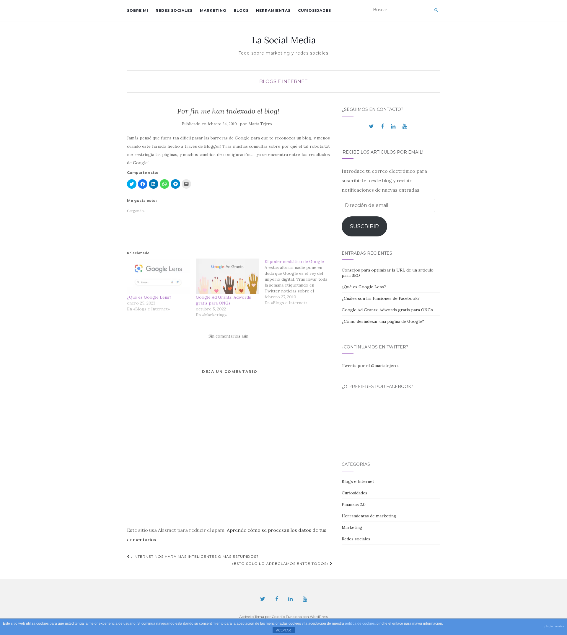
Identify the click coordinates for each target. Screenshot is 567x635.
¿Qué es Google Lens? (149, 297)
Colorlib (278, 616)
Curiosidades (314, 10)
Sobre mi (137, 10)
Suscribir (364, 226)
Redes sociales (174, 10)
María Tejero (260, 123)
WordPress (319, 616)
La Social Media (284, 40)
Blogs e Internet (283, 81)
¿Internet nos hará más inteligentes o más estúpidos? (194, 556)
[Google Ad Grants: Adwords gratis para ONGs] (227, 277)
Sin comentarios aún (228, 336)
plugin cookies (554, 626)
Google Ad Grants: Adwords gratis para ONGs (387, 309)
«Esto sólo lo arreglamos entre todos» (281, 563)
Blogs (241, 10)
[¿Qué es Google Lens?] (158, 277)
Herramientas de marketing (369, 516)
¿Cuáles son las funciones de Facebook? (381, 298)
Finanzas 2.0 (354, 504)
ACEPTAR (283, 630)
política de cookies (360, 623)
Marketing (213, 10)
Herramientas (273, 10)
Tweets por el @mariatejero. (370, 365)
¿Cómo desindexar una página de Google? (383, 321)
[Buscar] (436, 10)
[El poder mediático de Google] (299, 282)
